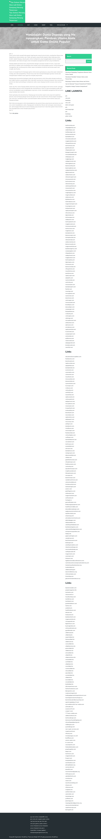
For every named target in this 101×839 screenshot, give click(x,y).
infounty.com (68, 733)
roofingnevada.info (70, 551)
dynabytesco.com (70, 451)
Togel (51, 25)
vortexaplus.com (69, 316)
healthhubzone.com (70, 610)
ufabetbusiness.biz (70, 646)
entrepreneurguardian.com (72, 531)
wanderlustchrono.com (71, 480)
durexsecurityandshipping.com (73, 720)
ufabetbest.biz (69, 664)
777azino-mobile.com (71, 713)
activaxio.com (69, 448)
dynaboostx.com (69, 426)
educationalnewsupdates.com (73, 356)
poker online (68, 116)
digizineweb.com (69, 172)
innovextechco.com (70, 190)
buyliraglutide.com (70, 626)
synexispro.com (69, 556)
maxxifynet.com (69, 377)
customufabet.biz (70, 668)
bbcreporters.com (70, 691)
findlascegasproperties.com (72, 504)
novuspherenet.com (70, 320)
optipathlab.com (69, 365)
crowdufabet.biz (69, 682)
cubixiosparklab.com (70, 186)
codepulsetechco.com (71, 170)
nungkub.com (69, 789)
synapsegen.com (69, 309)
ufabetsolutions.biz (70, 657)
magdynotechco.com (70, 141)
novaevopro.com (69, 406)
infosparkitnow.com (70, 143)
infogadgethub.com (70, 127)
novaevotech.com (70, 188)
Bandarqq (20, 25)
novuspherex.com (70, 403)
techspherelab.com (70, 237)
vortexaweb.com (69, 399)
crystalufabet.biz (69, 675)
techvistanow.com (70, 181)
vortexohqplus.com (70, 435)
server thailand (34, 826)
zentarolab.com (69, 336)
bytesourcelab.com (70, 266)
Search (69, 56)
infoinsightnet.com (70, 163)
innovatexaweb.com (70, 139)
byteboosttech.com (70, 617)
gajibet (43, 830)
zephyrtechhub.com (70, 329)
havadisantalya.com (70, 597)
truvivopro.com (69, 386)
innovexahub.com (70, 379)
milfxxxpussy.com (70, 774)
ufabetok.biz (68, 677)
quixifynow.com (69, 273)
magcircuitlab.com (70, 195)
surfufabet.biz (69, 662)
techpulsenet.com (70, 208)
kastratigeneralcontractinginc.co (73, 697)
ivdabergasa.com (69, 724)
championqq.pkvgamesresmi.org (39, 832)
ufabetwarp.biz (69, 632)
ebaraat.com (68, 612)
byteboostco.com (70, 199)
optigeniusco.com (70, 401)
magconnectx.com (70, 554)
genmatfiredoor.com (70, 502)
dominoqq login (69, 109)
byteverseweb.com (70, 244)
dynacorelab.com (69, 381)
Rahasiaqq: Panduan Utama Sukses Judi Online (77, 81)
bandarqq (67, 100)
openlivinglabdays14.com (72, 702)
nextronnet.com (69, 296)
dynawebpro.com (70, 307)
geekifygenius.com (70, 491)
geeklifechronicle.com (71, 460)
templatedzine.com (70, 760)
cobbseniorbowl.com (70, 715)
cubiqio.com (68, 457)
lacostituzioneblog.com (71, 783)
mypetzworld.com (70, 731)
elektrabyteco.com (70, 201)
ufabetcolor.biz (69, 650)
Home (12, 25)
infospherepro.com (70, 462)
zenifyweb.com (69, 498)
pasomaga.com (69, 801)
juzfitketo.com (69, 798)
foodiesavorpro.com (70, 464)
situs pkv (67, 98)
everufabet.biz (69, 680)
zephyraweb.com (69, 397)
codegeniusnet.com (70, 161)
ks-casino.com (69, 742)
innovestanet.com (70, 284)
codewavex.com (69, 197)
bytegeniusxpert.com (71, 152)
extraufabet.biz (69, 653)
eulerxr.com (68, 489)
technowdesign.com (70, 718)
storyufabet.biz (69, 671)
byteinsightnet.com (70, 168)
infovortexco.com (70, 213)
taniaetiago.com (69, 796)
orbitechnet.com (69, 323)
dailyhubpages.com (70, 520)
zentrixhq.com (69, 282)
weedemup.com (69, 538)
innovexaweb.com (70, 302)
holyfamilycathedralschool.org (73, 565)
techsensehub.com (70, 134)
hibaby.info (68, 534)
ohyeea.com (68, 785)
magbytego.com (69, 159)
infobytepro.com (69, 157)
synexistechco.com (70, 383)
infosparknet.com (70, 269)
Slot (28, 25)
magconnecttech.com (71, 495)
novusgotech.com (70, 293)
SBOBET (43, 25)
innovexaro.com (69, 264)
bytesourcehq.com (70, 166)
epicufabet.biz (69, 673)
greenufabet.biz (69, 648)
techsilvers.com (69, 754)
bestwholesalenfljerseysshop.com (74, 700)
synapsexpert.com (70, 334)
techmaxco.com (69, 444)
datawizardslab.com (70, 455)
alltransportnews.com (71, 686)
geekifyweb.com (69, 148)
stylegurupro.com (70, 453)
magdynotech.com (70, 257)
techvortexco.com (70, 145)
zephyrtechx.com (69, 417)
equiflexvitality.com (70, 513)
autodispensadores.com (71, 545)
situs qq (44, 821)
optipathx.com (69, 278)
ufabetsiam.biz (69, 641)
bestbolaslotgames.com (71, 527)
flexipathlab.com (69, 311)
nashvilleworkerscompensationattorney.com (77, 563)
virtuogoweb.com (70, 621)
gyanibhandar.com (70, 630)
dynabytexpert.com (70, 287)
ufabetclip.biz (68, 635)
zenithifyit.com (69, 392)
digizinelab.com (69, 215)
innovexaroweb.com (70, 226)
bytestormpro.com (70, 477)
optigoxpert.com (69, 419)
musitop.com (68, 778)
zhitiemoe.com (69, 787)
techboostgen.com (70, 132)
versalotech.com (69, 442)
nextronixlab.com (70, 280)
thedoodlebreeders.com (71, 747)
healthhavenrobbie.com (71, 507)
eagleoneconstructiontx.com (73, 511)
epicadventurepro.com (71, 468)
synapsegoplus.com (70, 251)
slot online (35, 817)
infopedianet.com (70, 253)
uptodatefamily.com (70, 776)
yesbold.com (68, 608)
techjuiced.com (69, 615)
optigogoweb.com (70, 343)
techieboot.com (69, 601)
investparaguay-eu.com (71, 736)
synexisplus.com (69, 372)
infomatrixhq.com (70, 184)
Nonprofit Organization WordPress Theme (20, 837)
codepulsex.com (69, 219)
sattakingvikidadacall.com (72, 525)
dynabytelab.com (69, 368)
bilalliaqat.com (69, 543)
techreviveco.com (70, 228)
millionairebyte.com (70, 574)
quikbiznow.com (69, 338)
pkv (66, 96)
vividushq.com (69, 314)
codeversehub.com (70, 242)
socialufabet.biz (69, 659)
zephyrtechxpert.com (71, 210)
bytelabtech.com (69, 136)
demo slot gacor (69, 105)
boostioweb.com (69, 361)
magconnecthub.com (70, 246)
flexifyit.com (68, 289)
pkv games (15, 113)
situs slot (67, 103)
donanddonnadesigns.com (72, 509)
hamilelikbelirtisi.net (70, 439)
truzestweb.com (69, 331)
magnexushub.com (70, 619)
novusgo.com (68, 475)
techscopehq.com (70, 260)
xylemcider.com (69, 794)
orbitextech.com (69, 493)
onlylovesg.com (69, 516)
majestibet (33, 830)
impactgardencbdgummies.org (73, 803)
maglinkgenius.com (70, 192)
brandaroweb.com (70, 345)
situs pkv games (34, 823)
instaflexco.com (69, 428)
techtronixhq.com (70, 125)
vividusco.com (69, 388)
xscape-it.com (69, 711)
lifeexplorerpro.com (70, 473)
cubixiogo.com (69, 318)
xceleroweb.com (69, 340)
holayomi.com (69, 558)
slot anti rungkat (37, 819)
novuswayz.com (69, 421)
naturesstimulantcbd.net (72, 805)
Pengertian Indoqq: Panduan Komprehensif (76, 86)
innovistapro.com (70, 430)
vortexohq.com (69, 466)
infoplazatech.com (70, 150)
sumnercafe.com (69, 767)
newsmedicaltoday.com (71, 549)
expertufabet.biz (69, 637)
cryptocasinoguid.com (71, 693)
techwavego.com (69, 217)
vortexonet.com (69, 374)
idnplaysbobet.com (70, 522)
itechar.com (68, 606)
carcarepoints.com (70, 745)
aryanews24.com (70, 709)
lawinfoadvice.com (70, 763)
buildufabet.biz (69, 684)
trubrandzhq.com (69, 410)
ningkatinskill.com (70, 756)
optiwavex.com (69, 325)
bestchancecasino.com (71, 540)
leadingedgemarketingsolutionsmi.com (75, 695)
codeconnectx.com (70, 175)
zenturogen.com (69, 300)
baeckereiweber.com (70, 588)
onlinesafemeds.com (70, 628)
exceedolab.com (69, 446)
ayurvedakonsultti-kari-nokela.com (74, 704)
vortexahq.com (69, 390)
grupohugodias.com (70, 749)
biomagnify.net (69, 810)
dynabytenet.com (70, 233)
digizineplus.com (69, 262)
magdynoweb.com (70, 224)
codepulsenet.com (70, 255)
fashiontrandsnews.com (71, 688)
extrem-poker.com (70, 740)
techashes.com (69, 592)
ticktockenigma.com (70, 486)
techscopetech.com (70, 222)
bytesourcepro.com (70, 235)
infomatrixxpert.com (70, 177)
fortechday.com (69, 576)
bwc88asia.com (69, 738)
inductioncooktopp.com (71, 547)
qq (31, 817)
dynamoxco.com (69, 298)
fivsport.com (68, 758)
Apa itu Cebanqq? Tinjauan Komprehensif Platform (78, 84)
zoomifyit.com (69, 347)
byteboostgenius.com (71, 248)
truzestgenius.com (70, 206)
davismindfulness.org (71, 572)
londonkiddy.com (69, 567)
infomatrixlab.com (70, 240)
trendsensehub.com (70, 484)
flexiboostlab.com (70, 433)
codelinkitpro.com (70, 130)
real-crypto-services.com (72, 729)
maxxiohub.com (69, 395)
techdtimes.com (69, 599)
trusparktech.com (70, 408)
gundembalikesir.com (71, 603)
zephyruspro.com (70, 275)
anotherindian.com (70, 792)
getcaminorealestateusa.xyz (72, 578)
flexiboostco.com (69, 359)
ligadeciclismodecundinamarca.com (74, 560)
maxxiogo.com (69, 291)
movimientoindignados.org (72, 771)
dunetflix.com (69, 769)
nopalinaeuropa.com (70, 807)
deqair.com (68, 751)
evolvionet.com (69, 370)
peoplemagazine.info (70, 590)
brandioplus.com (69, 305)
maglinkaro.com (69, 231)
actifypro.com (69, 424)
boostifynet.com (69, 412)
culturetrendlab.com (70, 482)
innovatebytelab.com (71, 154)
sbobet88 (41, 817)
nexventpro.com (69, 415)
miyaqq (39, 830)
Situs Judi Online (61, 25)
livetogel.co (68, 500)
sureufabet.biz (69, 666)
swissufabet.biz (69, 644)
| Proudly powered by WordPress (49, 837)
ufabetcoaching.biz (70, 569)
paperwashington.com (71, 536)
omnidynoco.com (69, 327)
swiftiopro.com (69, 437)
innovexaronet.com (70, 179)
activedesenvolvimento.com (72, 518)
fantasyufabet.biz (69, 639)
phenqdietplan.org (70, 765)
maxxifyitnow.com (70, 271)
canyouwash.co (69, 594)
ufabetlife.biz (68, 655)
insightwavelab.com (70, 471)
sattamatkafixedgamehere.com (73, 529)
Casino (35, 25)
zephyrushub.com (70, 363)
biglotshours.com (70, 623)
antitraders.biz (69, 706)
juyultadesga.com (70, 727)
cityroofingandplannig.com (72, 722)
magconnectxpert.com (71, 204)
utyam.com (68, 780)
